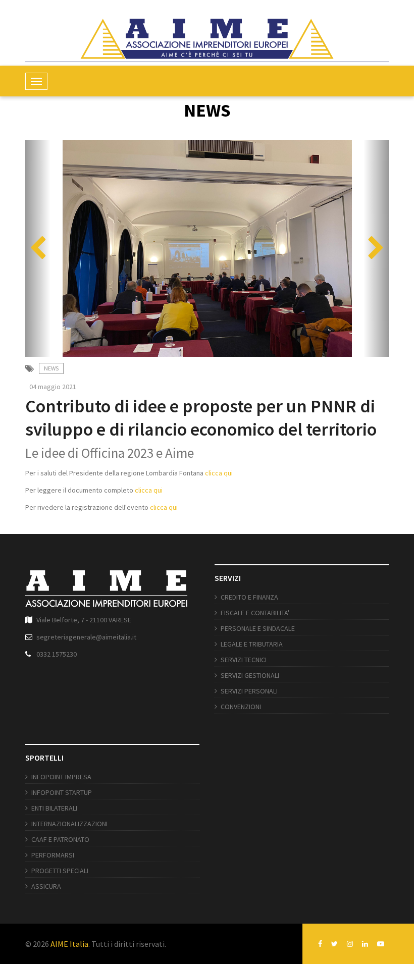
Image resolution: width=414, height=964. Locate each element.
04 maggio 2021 (52, 386)
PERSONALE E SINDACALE (258, 628)
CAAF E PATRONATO (60, 839)
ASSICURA (46, 886)
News (51, 368)
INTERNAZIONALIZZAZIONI (69, 823)
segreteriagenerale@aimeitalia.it (86, 636)
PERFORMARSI (52, 855)
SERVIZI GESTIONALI (250, 675)
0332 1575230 (56, 654)
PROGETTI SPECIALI (59, 870)
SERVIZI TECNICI (244, 659)
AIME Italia (69, 944)
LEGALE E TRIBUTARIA (252, 644)
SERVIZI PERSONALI (249, 690)
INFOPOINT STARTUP (61, 792)
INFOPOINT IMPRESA (61, 776)
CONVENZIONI (241, 706)
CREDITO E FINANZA (249, 597)
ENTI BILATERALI (54, 808)
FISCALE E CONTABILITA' (255, 612)
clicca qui (219, 472)
